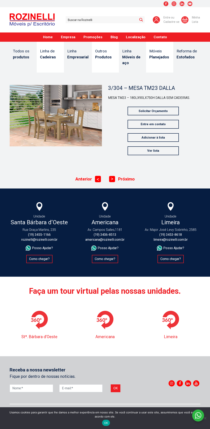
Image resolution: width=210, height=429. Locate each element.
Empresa (68, 37)
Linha (78, 54)
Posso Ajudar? (42, 248)
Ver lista (153, 151)
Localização (135, 37)
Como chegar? (39, 259)
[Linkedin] (187, 383)
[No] (205, 418)
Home (48, 37)
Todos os (21, 54)
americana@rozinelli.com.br (104, 240)
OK (106, 422)
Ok (115, 388)
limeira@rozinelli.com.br (170, 240)
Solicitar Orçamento (153, 111)
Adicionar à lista (153, 137)
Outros (103, 54)
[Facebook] (180, 383)
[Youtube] (196, 383)
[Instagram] (171, 383)
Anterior (87, 179)
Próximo (123, 179)
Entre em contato (153, 124)
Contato (160, 37)
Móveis (159, 54)
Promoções (92, 37)
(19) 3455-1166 (39, 235)
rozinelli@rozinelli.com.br (39, 240)
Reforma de (187, 54)
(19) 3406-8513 (105, 235)
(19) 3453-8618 (170, 235)
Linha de (48, 54)
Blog (114, 37)
